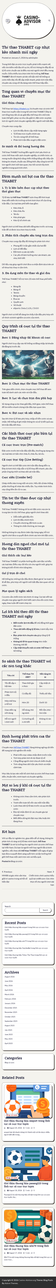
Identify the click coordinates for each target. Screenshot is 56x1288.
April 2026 (9, 990)
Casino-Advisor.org (27, 1280)
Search (8, 906)
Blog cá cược (16, 861)
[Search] (49, 21)
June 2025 (9, 1034)
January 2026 (10, 1003)
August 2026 (10, 977)
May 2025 (9, 1039)
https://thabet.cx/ (21, 108)
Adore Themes (11, 1283)
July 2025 (8, 1030)
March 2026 (9, 994)
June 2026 (9, 981)
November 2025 (11, 1012)
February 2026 (10, 999)
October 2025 (10, 1017)
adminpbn (33, 57)
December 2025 (11, 1008)
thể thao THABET (22, 747)
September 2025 (11, 1021)
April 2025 (9, 1043)
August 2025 (10, 1025)
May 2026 (9, 985)
